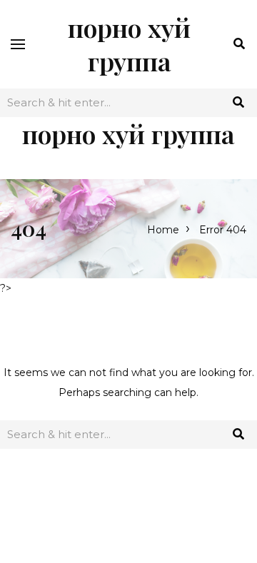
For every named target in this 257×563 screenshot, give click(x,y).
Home (163, 229)
